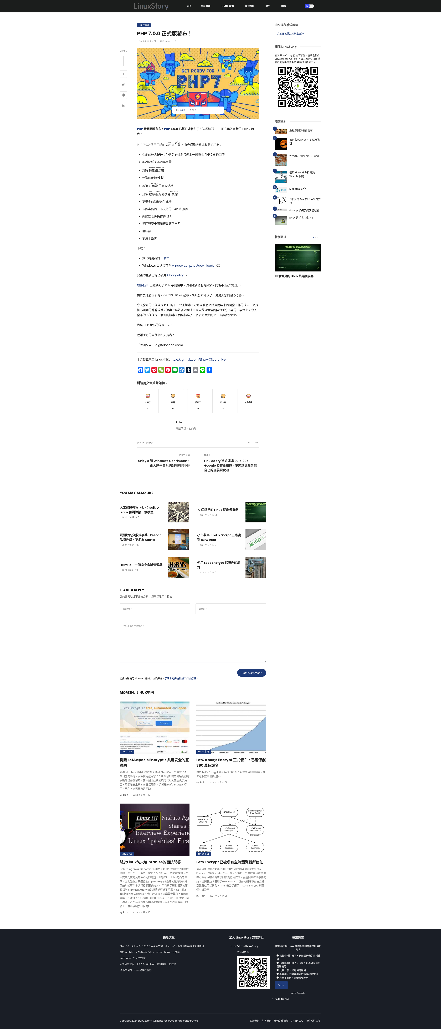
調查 (283, 6)
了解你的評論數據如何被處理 (180, 678)
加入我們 (266, 1020)
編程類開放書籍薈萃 (301, 130)
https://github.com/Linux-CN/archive (198, 359)
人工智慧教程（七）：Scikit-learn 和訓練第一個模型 (140, 509)
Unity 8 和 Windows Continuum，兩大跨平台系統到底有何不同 (164, 463)
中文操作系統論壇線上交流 (289, 33)
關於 (267, 6)
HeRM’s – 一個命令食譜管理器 (141, 565)
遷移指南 (143, 285)
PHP (140, 129)
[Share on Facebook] (123, 74)
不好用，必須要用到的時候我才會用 (298, 974)
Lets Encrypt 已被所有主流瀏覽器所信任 (229, 862)
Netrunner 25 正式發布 (133, 958)
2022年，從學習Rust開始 (304, 156)
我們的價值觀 (281, 1020)
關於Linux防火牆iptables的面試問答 (150, 862)
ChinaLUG (297, 1020)
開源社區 (250, 6)
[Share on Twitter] (123, 85)
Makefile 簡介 (297, 189)
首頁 (189, 6)
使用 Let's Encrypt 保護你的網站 (218, 565)
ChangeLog (175, 275)
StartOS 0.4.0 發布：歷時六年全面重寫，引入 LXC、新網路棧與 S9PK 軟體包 (162, 946)
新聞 (150, 442)
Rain (182, 110)
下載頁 (165, 258)
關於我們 (254, 1020)
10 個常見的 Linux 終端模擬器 (217, 510)
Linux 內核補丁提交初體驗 (304, 210)
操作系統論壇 (313, 1020)
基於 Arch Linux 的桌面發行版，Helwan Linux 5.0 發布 (150, 952)
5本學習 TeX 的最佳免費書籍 (305, 201)
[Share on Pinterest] (123, 95)
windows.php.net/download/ (193, 266)
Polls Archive (282, 999)
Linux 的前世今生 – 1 (301, 217)
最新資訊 (206, 6)
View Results (298, 993)
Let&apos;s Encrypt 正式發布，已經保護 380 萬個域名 (231, 762)
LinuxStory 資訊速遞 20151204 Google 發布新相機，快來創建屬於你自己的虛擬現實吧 (230, 465)
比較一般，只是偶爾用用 (292, 970)
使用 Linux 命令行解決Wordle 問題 (302, 174)
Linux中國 (144, 25)
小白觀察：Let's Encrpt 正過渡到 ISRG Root (219, 537)
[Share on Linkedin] (123, 106)
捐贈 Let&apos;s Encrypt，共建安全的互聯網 (154, 762)
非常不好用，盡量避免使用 (293, 978)
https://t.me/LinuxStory (244, 946)
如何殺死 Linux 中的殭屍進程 (304, 141)
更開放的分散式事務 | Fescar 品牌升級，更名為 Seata (140, 537)
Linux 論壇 (228, 6)
